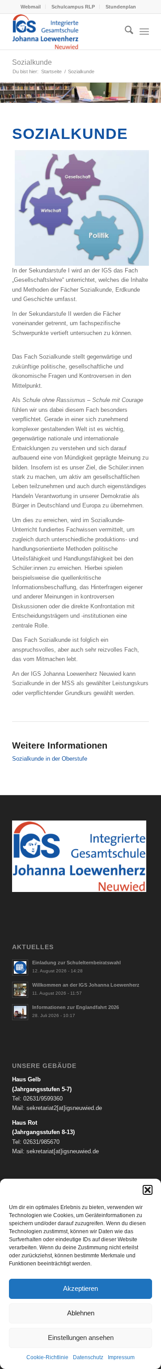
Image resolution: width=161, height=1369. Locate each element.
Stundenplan (121, 6)
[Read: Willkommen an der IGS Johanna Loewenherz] (20, 990)
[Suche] (124, 32)
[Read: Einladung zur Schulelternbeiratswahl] (20, 967)
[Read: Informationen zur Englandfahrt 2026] (20, 1012)
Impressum (121, 1357)
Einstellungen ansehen (81, 1337)
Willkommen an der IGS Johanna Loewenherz (86, 985)
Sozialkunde (32, 62)
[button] (147, 1189)
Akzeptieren (80, 1288)
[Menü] (144, 31)
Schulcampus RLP (73, 6)
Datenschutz (88, 1357)
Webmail (31, 6)
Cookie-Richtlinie (47, 1357)
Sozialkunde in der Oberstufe (49, 758)
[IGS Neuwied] (67, 32)
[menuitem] (31, 6)
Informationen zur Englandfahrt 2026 (75, 1007)
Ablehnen (80, 1313)
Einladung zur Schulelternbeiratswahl (76, 962)
